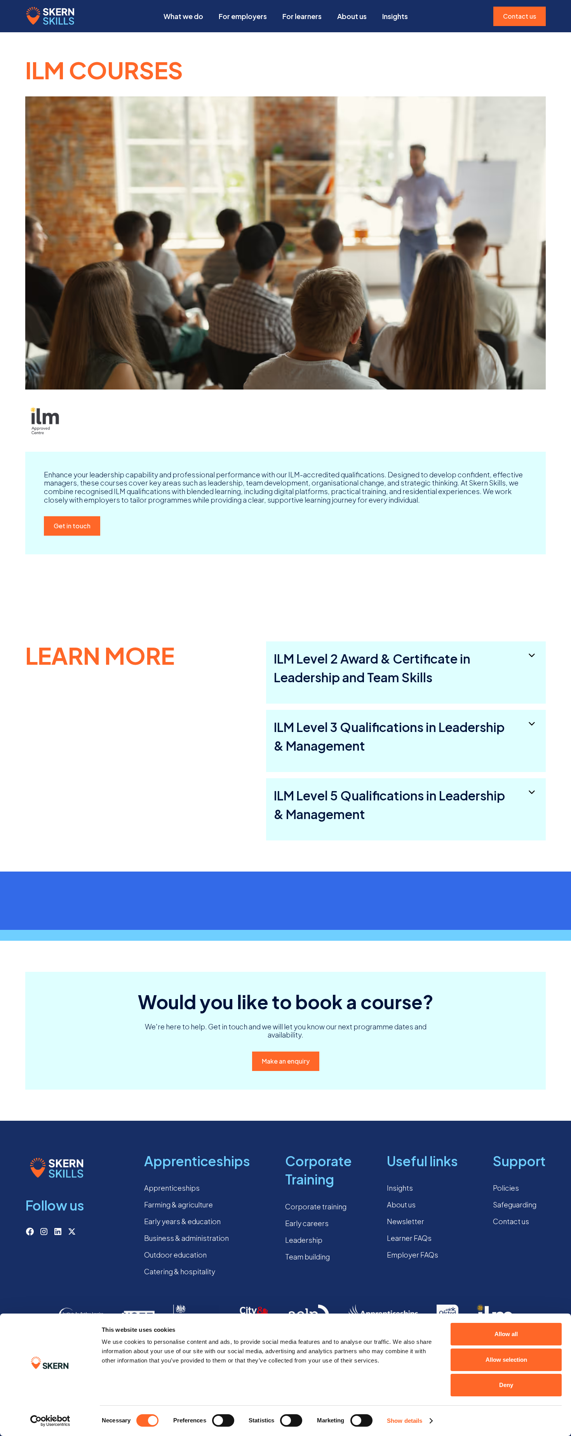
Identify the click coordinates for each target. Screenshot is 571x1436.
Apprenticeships (172, 1187)
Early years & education (182, 1221)
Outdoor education (175, 1254)
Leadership (303, 1239)
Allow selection (506, 1359)
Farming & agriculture (178, 1204)
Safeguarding (514, 1204)
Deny (506, 1385)
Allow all (506, 1334)
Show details (404, 1420)
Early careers (307, 1223)
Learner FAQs (409, 1237)
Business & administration (186, 1237)
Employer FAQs (412, 1254)
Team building (307, 1256)
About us (352, 16)
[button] (183, 16)
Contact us (519, 16)
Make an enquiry (286, 1061)
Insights (400, 1187)
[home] (50, 16)
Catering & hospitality (179, 1271)
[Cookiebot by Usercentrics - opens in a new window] (50, 1421)
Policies (506, 1187)
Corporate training (315, 1206)
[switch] (223, 1420)
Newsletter (405, 1221)
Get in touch (72, 526)
